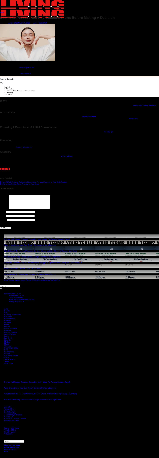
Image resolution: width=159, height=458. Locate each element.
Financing (9, 92)
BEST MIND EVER (11, 447)
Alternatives (10, 89)
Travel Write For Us (16, 298)
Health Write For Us (16, 296)
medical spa (108, 132)
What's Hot (8, 363)
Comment (4, 208)
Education (8, 317)
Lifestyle (7, 340)
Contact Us (8, 417)
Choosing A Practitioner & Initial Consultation (21, 91)
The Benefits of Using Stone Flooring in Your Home (19, 184)
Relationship (9, 352)
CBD (6, 313)
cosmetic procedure (26, 68)
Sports (6, 358)
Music (6, 344)
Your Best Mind (10, 430)
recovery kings (66, 156)
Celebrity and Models (12, 315)
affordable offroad (89, 117)
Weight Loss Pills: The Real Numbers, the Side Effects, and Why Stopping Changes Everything (40, 251)
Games (7, 326)
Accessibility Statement (13, 415)
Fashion (7, 321)
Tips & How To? (10, 360)
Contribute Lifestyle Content (15, 419)
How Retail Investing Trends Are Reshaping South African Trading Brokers (32, 257)
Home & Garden (10, 332)
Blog (6, 451)
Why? (8, 87)
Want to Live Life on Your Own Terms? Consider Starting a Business (30, 245)
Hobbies (7, 330)
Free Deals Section (11, 421)
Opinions (7, 346)
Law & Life (8, 338)
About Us (7, 407)
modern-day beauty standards (144, 105)
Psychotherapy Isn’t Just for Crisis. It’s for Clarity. (22, 268)
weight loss (133, 119)
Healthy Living (9, 432)
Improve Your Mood (11, 428)
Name (3, 212)
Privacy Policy (9, 411)
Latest (6, 336)
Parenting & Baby (11, 348)
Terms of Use (9, 409)
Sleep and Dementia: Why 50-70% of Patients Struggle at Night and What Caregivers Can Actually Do (43, 263)
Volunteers (8, 434)
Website (3, 220)
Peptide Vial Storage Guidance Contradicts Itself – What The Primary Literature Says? (37, 239)
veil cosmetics (25, 73)
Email (3, 216)
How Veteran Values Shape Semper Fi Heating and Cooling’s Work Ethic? (32, 280)
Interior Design (10, 334)
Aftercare (9, 94)
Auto (6, 309)
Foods (6, 324)
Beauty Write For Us (16, 301)
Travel (6, 361)
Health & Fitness (10, 328)
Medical (7, 342)
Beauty (2, 12)
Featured (7, 322)
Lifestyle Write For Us (12, 294)
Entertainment (9, 319)
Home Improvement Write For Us (21, 300)
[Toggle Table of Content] (1, 83)
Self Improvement (11, 356)
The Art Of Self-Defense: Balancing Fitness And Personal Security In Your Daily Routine (33, 182)
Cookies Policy (10, 413)
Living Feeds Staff (40, 23)
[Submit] (1, 288)
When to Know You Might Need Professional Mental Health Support (30, 274)
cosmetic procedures (23, 147)
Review (7, 354)
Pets (6, 350)
